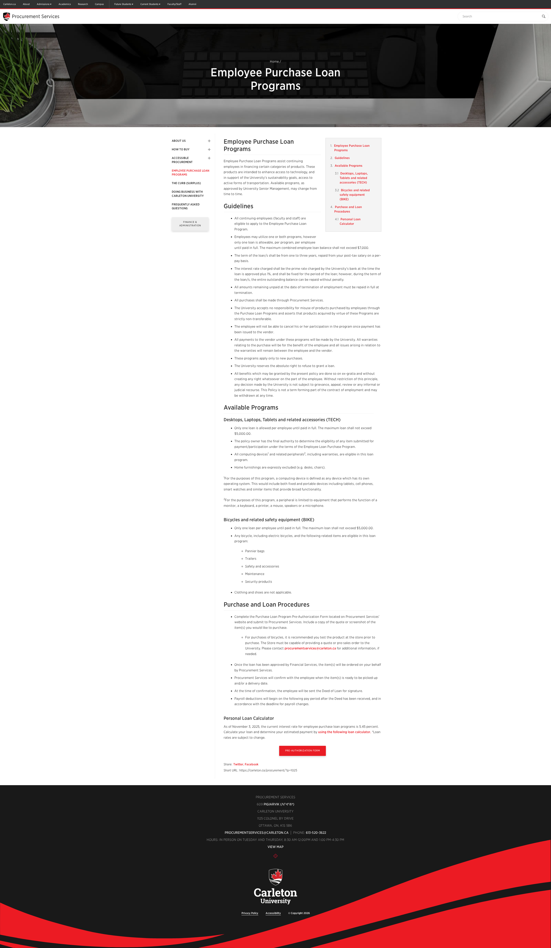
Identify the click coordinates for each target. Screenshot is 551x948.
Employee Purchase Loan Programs (190, 172)
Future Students (122, 4)
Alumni (192, 4)
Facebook (251, 764)
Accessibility (273, 913)
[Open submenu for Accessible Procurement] (209, 158)
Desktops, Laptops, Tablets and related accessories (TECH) (354, 178)
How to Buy (180, 149)
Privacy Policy (249, 913)
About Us (179, 140)
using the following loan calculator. (344, 732)
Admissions (43, 4)
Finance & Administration (190, 223)
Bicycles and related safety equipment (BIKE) (355, 194)
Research (83, 4)
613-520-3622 (316, 833)
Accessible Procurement (182, 159)
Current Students (149, 4)
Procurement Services (35, 16)
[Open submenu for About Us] (209, 141)
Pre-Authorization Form (302, 750)
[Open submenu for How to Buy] (209, 149)
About (26, 4)
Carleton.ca (9, 4)
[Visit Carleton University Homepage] (275, 887)
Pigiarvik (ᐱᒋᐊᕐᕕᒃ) (279, 804)
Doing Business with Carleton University (188, 193)
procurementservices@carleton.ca (310, 648)
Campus (99, 4)
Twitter (238, 764)
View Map (275, 847)
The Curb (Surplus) (186, 183)
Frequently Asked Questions (186, 206)
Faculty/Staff (174, 4)
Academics (65, 4)
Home (274, 61)
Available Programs (348, 165)
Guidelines (342, 158)
